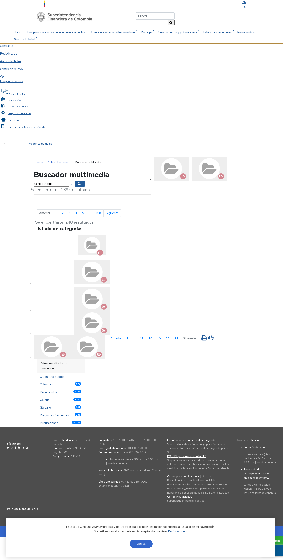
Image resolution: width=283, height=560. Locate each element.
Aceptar (141, 544)
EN (244, 2)
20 (168, 338)
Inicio (18, 32)
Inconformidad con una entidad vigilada (191, 440)
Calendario (60, 384)
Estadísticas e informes (217, 32)
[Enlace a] (8, 447)
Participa (146, 32)
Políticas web (177, 531)
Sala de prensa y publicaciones (177, 32)
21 (176, 338)
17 (142, 338)
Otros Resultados (52, 377)
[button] (72, 183)
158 (98, 213)
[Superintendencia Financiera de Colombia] (64, 17)
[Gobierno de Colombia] (54, 3)
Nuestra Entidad (24, 39)
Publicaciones (60, 423)
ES (244, 7)
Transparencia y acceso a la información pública (55, 32)
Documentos (60, 392)
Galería (60, 400)
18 (150, 338)
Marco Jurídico (246, 32)
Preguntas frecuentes (60, 415)
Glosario (60, 408)
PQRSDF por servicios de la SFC (186, 456)
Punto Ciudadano (254, 447)
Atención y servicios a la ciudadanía (112, 32)
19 (159, 338)
